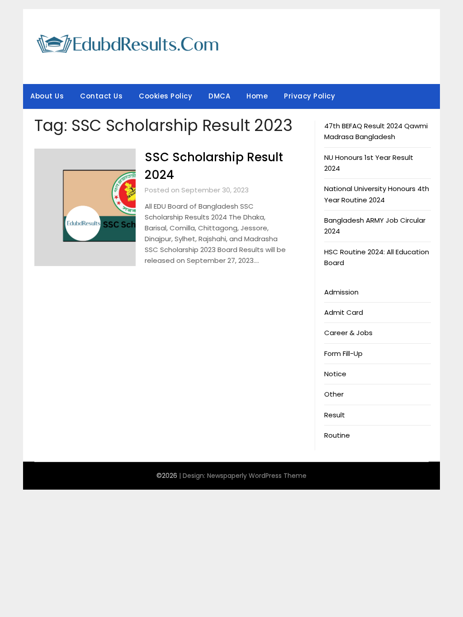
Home (257, 96)
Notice (335, 374)
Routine (337, 435)
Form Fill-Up (343, 353)
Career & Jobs (348, 332)
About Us (47, 96)
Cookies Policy (165, 96)
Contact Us (101, 96)
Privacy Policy (309, 96)
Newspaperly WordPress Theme (257, 475)
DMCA (219, 96)
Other (334, 394)
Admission (341, 292)
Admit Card (343, 312)
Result (334, 415)
